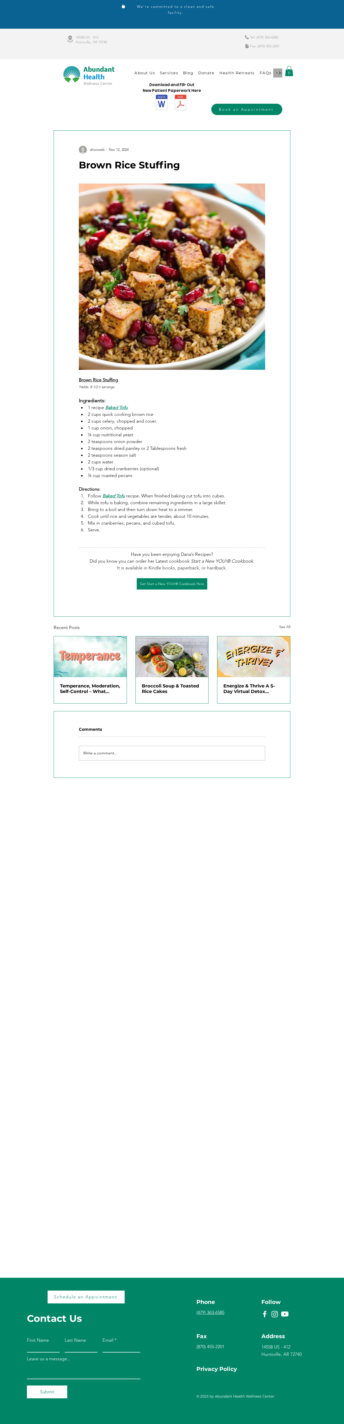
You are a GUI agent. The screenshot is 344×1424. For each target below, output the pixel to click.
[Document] (247, 46)
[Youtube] (285, 1314)
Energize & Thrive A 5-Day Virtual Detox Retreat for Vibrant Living (253, 688)
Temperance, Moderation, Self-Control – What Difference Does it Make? (90, 688)
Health (94, 77)
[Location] (70, 39)
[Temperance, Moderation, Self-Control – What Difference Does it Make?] (90, 656)
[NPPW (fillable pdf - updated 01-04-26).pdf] (180, 103)
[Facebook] (264, 1314)
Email (107, 1340)
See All (284, 627)
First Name (38, 1340)
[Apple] (123, 6)
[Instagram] (274, 1314)
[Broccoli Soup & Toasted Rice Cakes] (172, 656)
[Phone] (247, 37)
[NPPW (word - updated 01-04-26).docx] (161, 103)
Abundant (99, 70)
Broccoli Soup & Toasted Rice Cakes (170, 688)
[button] (289, 71)
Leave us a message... (49, 1359)
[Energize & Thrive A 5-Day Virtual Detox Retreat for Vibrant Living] (253, 656)
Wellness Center (97, 83)
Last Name (75, 1340)
